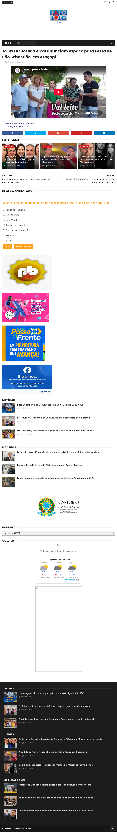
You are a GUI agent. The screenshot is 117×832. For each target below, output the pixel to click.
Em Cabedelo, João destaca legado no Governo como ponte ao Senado (55, 430)
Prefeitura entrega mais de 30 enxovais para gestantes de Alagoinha (53, 417)
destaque (20, 62)
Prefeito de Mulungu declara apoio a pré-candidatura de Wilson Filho (55, 784)
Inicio (8, 43)
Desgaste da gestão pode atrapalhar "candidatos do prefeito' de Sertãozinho (58, 452)
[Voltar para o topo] (112, 828)
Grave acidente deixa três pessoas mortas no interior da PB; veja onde (96, 159)
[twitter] (109, 2)
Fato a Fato (25, 828)
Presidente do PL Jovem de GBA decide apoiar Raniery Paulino (49, 465)
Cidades (11, 62)
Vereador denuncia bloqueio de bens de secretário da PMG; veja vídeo (56, 810)
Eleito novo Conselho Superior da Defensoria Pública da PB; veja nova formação (20, 159)
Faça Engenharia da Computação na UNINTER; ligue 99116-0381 (50, 404)
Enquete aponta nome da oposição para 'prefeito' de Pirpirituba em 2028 (55, 478)
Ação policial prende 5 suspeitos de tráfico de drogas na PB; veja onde (56, 797)
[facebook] (113, 2)
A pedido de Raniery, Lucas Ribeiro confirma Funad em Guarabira (56, 159)
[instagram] (105, 2)
